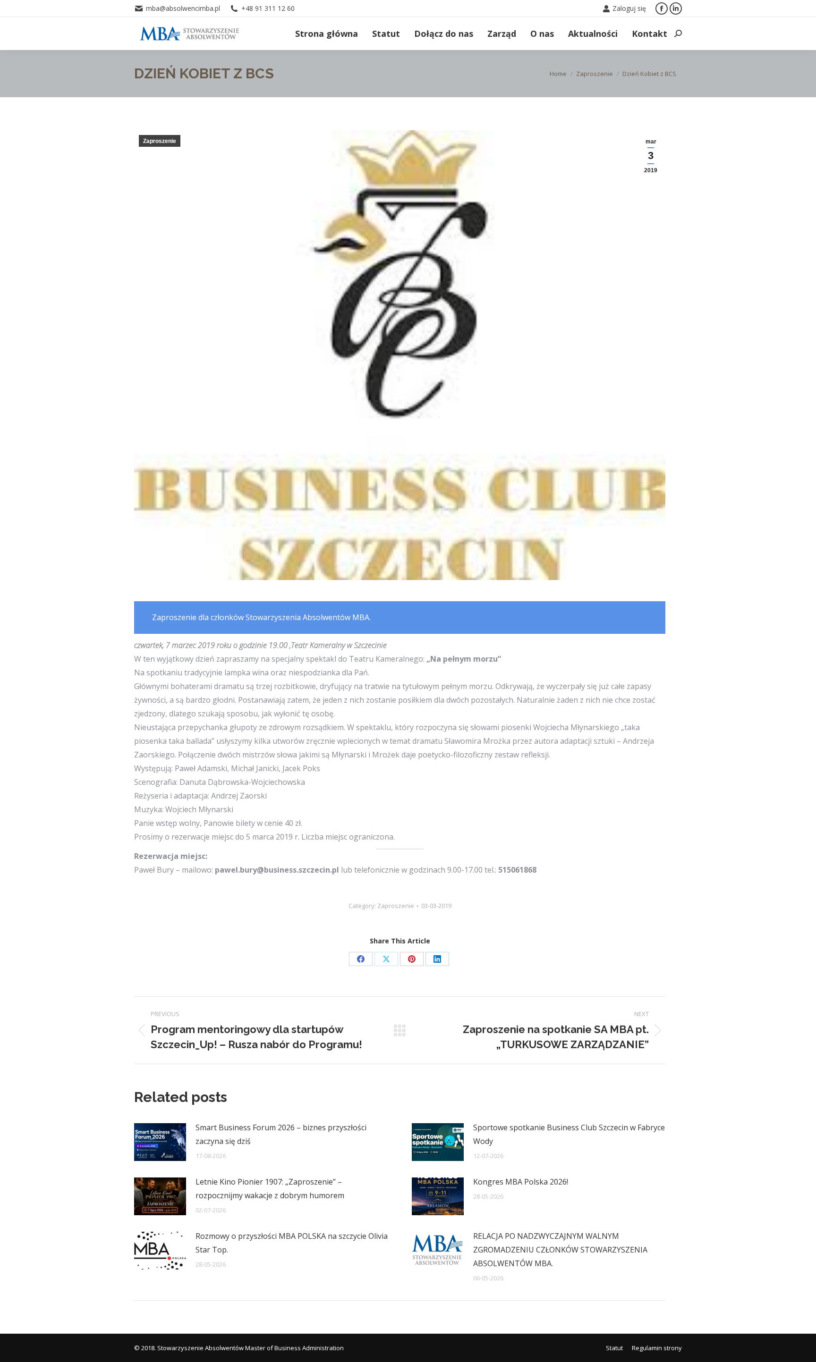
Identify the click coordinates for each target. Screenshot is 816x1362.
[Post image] (160, 1142)
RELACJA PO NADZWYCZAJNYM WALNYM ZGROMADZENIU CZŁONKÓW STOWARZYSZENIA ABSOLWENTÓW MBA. (560, 1250)
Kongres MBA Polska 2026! (520, 1182)
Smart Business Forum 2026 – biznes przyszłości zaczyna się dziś (281, 1134)
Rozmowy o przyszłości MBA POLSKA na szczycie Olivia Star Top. (292, 1243)
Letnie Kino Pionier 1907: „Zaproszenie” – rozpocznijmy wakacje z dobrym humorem (270, 1189)
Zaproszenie (159, 141)
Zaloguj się (629, 8)
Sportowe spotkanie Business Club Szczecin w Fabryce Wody (569, 1134)
